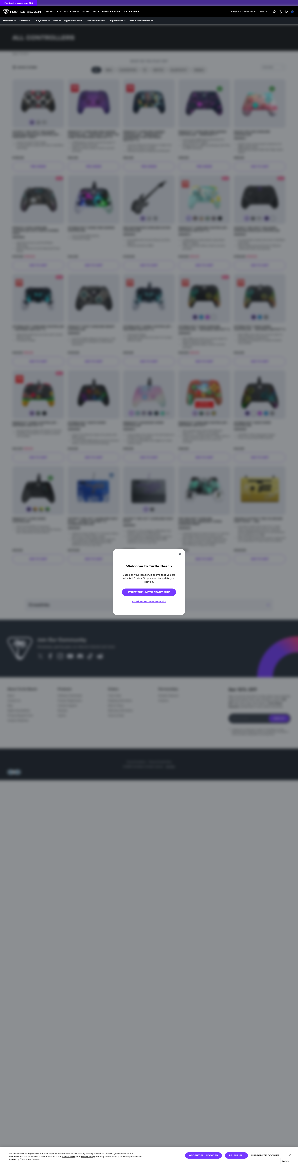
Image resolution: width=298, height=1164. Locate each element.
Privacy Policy (88, 1156)
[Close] (289, 1155)
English (285, 1161)
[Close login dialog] (177, 654)
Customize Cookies (265, 1155)
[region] (149, 1155)
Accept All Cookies (203, 1155)
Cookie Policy (68, 1156)
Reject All (236, 1155)
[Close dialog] (180, 554)
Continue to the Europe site (149, 601)
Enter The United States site (149, 592)
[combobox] (287, 1161)
